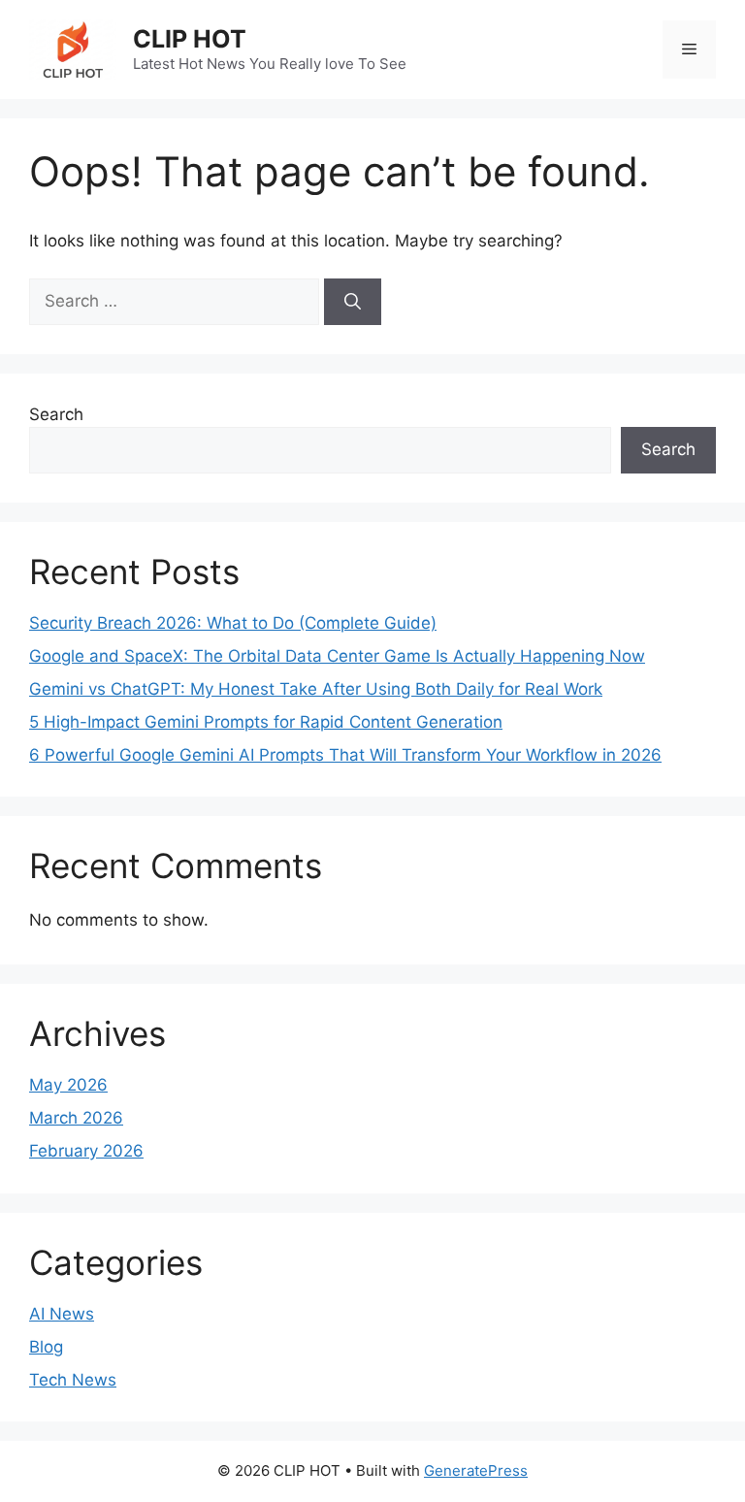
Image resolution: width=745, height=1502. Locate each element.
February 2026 (86, 1150)
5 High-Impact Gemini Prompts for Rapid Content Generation (265, 722)
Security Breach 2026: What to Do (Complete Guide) (233, 623)
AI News (61, 1313)
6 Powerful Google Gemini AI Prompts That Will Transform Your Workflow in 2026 (345, 755)
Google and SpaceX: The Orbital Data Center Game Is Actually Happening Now (337, 656)
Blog (46, 1346)
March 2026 (76, 1117)
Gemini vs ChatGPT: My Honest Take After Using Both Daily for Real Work (315, 689)
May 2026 (68, 1084)
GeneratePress (476, 1470)
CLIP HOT (189, 38)
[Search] (352, 301)
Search (56, 414)
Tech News (72, 1379)
